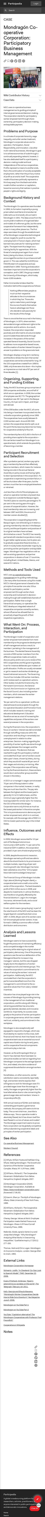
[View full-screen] (38, 69)
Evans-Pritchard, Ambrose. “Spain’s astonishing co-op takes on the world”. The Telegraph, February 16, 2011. (21, 1284)
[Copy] (5, 61)
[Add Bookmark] (8, 61)
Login (36, 3)
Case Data (9, 100)
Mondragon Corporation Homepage (18, 1265)
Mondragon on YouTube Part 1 (16, 1305)
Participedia (15, 3)
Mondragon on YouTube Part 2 (16, 1309)
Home (6, 1512)
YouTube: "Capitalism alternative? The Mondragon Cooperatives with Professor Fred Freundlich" (22, 1317)
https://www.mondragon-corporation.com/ (21, 1189)
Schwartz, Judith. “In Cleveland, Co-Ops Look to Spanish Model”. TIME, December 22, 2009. (22, 1273)
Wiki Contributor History (16, 95)
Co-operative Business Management (19, 1143)
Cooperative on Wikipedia (14, 1325)
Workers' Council (11, 1148)
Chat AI (35, 1508)
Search (6, 1515)
